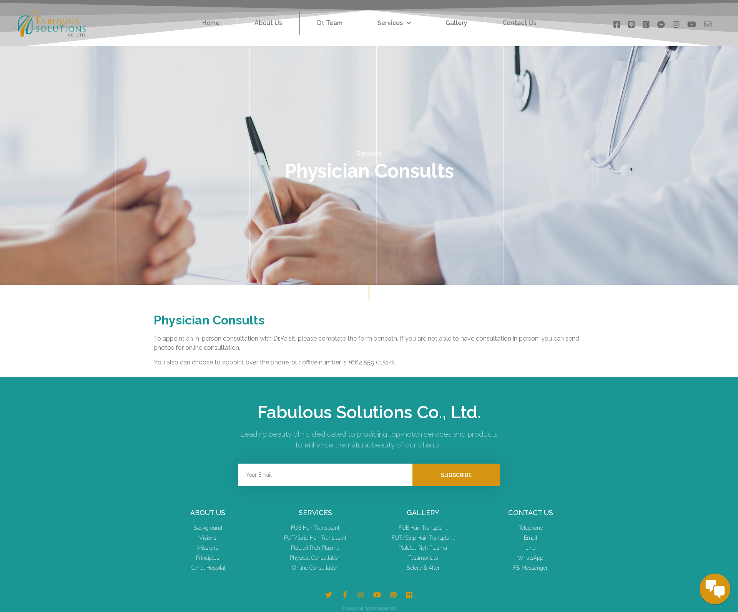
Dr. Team (329, 23)
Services (390, 23)
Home (210, 23)
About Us (268, 23)
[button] (617, 22)
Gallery (456, 23)
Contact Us (519, 23)
